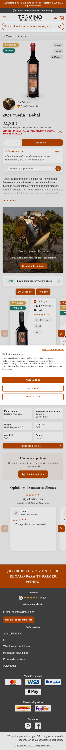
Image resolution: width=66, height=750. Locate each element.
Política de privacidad (53, 350)
